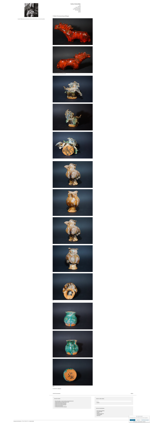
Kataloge (79, 6)
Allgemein (59, 388)
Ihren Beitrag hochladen (77, 9)
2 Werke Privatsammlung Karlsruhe (60, 404)
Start (80, 5)
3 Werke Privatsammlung (59, 405)
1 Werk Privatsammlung (56, 393)
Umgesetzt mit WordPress (17, 421)
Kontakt (98, 412)
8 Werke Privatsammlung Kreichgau (60, 403)
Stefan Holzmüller (76, 4)
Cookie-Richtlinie (135, 421)
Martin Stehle (32, 421)
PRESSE (132, 393)
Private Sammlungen (77, 8)
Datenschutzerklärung (140, 421)
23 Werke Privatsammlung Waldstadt (61, 406)
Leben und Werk (78, 7)
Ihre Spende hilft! (99, 411)
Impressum (144, 421)
